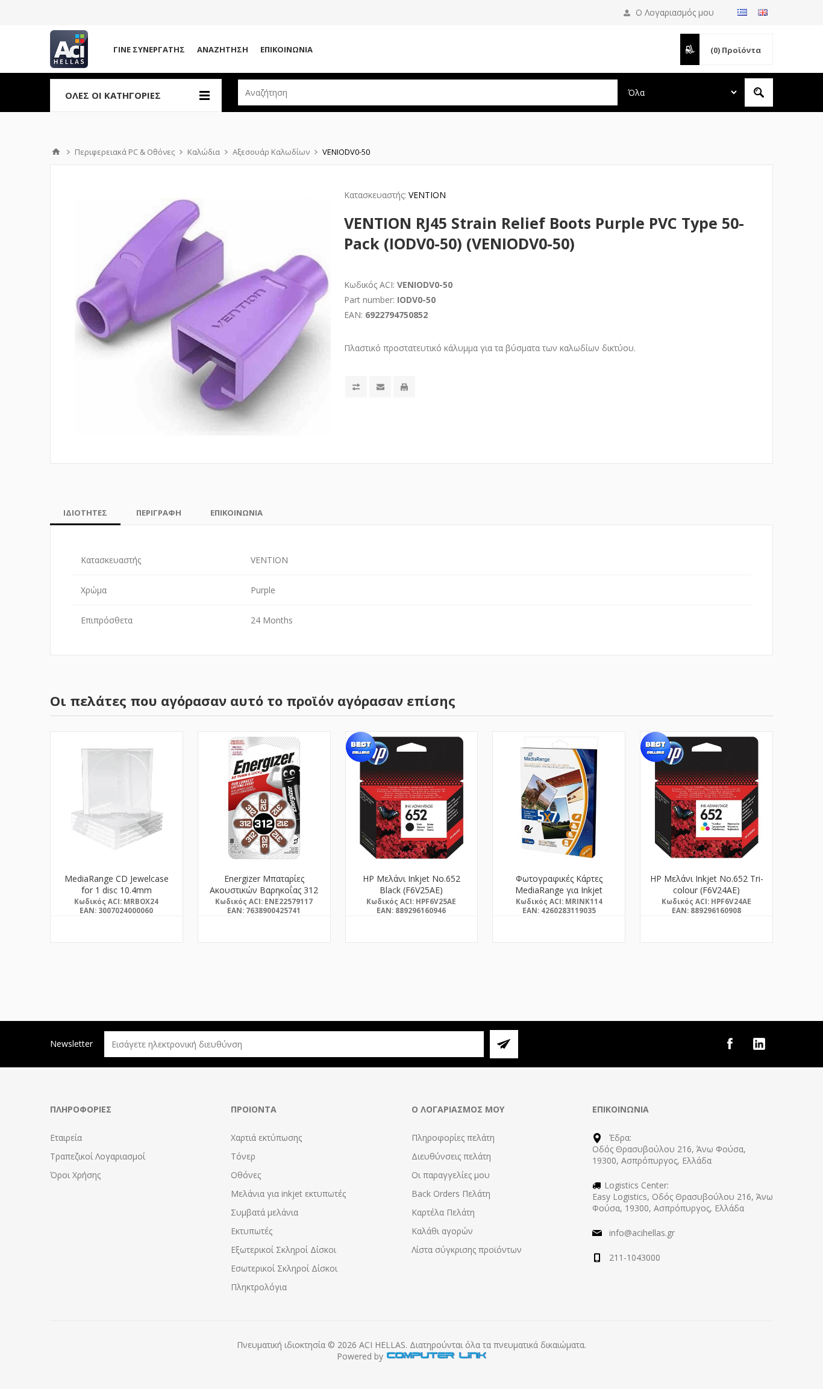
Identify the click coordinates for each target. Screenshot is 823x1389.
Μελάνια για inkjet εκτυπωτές (288, 1193)
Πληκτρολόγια (259, 1287)
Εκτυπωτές (251, 1231)
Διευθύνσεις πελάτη (451, 1156)
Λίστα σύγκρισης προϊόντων (466, 1249)
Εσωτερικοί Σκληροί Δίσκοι (284, 1268)
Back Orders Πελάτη (450, 1193)
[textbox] (428, 92)
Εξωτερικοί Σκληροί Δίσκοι (283, 1249)
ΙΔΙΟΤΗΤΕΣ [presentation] (85, 512)
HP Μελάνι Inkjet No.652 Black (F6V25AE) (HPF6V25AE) (411, 890)
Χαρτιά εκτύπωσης (266, 1137)
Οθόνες (246, 1175)
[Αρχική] (56, 151)
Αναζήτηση (222, 49)
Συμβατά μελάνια (264, 1212)
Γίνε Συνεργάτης (149, 49)
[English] (762, 12)
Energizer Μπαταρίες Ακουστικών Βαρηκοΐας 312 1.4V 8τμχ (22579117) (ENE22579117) (264, 896)
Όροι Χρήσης (75, 1175)
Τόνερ (243, 1156)
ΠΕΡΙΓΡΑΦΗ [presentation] (158, 512)
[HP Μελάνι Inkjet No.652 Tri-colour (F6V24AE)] (706, 798)
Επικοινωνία (286, 49)
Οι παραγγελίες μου (450, 1175)
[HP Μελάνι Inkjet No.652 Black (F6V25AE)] (412, 798)
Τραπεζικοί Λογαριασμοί (97, 1156)
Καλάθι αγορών (442, 1231)
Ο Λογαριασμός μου (675, 12)
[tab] (85, 512)
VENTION (427, 195)
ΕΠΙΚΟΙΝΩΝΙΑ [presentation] (236, 512)
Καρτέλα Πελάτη (443, 1212)
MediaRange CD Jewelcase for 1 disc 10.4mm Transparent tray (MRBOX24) (116, 890)
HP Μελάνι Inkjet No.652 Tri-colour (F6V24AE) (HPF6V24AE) (706, 890)
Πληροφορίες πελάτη (453, 1137)
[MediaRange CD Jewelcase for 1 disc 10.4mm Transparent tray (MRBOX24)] (117, 798)
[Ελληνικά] (742, 12)
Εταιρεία (66, 1137)
